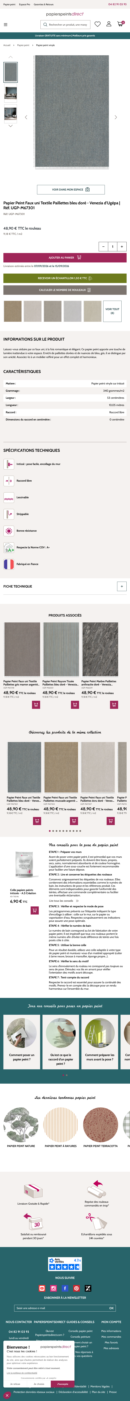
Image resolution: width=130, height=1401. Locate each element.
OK (111, 1308)
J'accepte (62, 1384)
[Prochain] (116, 117)
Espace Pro (24, 4)
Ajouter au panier (62, 257)
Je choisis (39, 1384)
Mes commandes (111, 1336)
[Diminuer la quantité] (103, 246)
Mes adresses (111, 1348)
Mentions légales (100, 1386)
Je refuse (15, 1384)
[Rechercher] (44, 24)
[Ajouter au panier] (36, 705)
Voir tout (112, 311)
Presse (113, 1392)
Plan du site (98, 1392)
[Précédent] (26, 117)
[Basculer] (122, 586)
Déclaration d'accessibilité (73, 1392)
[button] (7, 1395)
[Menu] (8, 25)
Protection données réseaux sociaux (34, 1392)
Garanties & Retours (43, 4)
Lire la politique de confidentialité (22, 1373)
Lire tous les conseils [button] (61, 900)
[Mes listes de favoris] (97, 24)
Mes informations (111, 1331)
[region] (65, 126)
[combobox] (65, 24)
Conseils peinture (80, 1336)
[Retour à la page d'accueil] (65, 14)
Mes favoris (111, 1342)
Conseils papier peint (80, 1331)
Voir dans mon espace (68, 189)
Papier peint (9, 4)
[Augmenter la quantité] (122, 246)
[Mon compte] (108, 24)
